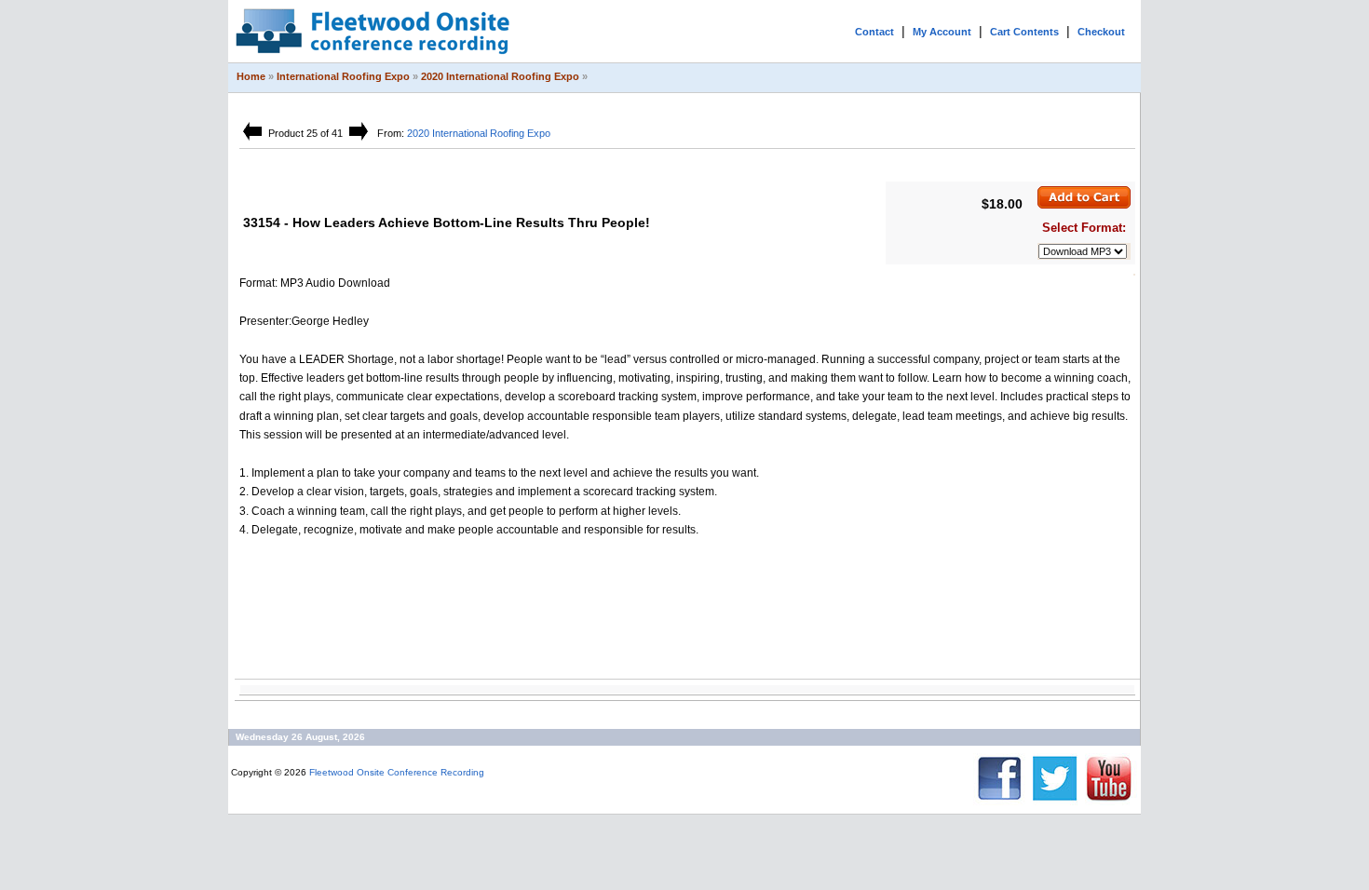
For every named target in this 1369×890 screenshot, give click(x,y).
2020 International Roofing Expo (500, 76)
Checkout (1101, 31)
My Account (942, 31)
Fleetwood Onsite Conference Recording (396, 772)
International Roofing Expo (343, 76)
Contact (874, 31)
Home (251, 76)
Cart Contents (1024, 31)
